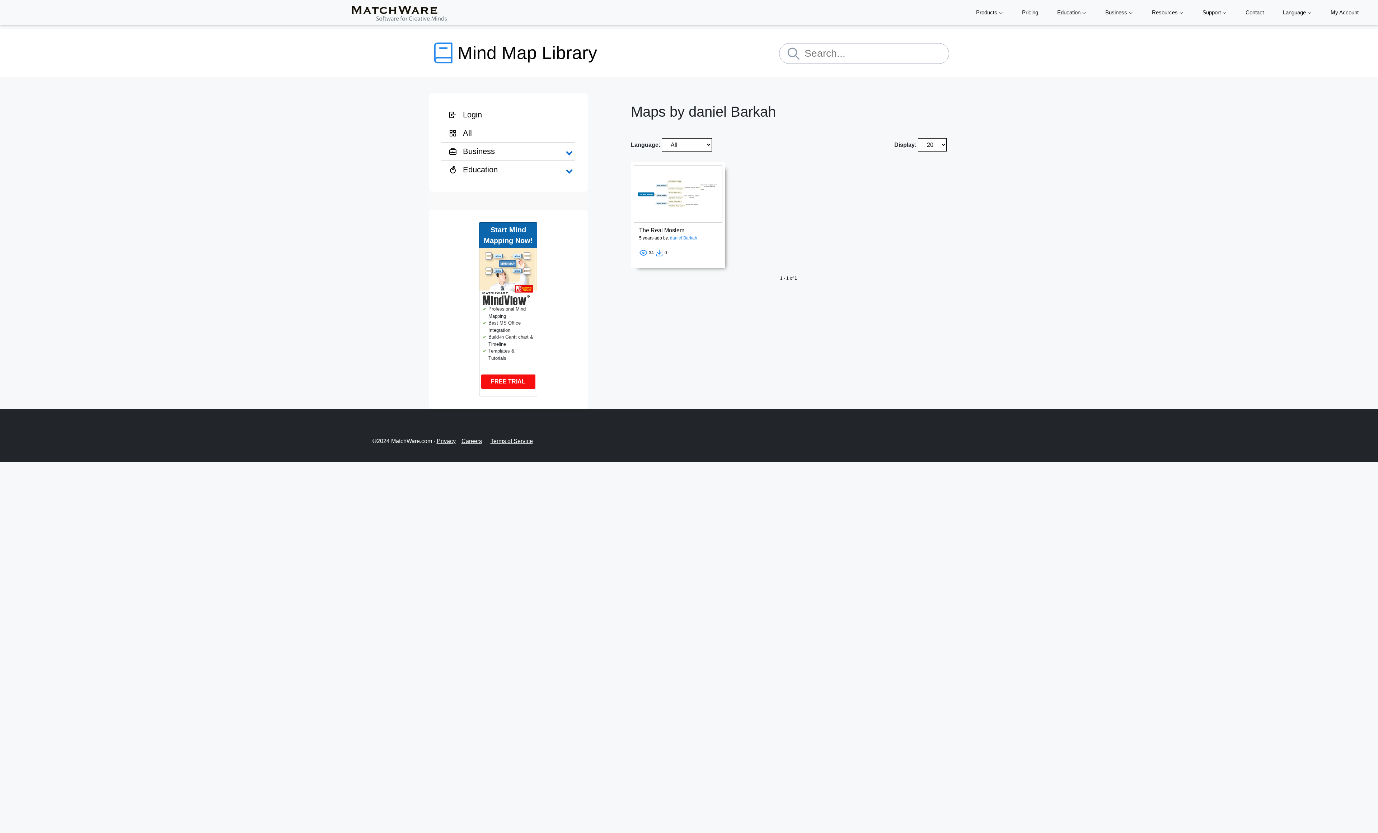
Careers (471, 441)
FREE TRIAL (508, 381)
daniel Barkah (683, 238)
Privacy (446, 441)
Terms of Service (512, 441)
